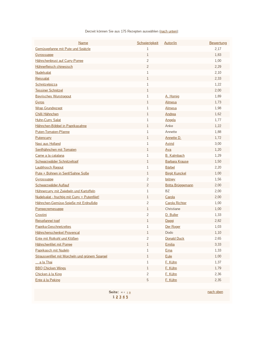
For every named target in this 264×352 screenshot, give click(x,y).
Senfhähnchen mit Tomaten (55, 150)
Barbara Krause (176, 161)
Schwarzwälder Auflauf (52, 185)
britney (170, 179)
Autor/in (170, 43)
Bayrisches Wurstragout (53, 96)
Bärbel (170, 167)
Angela (170, 120)
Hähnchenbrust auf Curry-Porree (59, 61)
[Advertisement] (132, 13)
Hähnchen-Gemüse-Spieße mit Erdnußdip (66, 203)
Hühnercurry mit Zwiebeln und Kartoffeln (65, 191)
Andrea (170, 114)
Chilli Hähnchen (47, 114)
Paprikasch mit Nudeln (52, 250)
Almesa (171, 102)
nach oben (215, 292)
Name (83, 43)
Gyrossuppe (44, 55)
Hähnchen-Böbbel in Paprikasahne (61, 126)
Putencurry (43, 138)
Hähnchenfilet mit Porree (53, 244)
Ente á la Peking (47, 280)
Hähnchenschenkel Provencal (57, 232)
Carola (170, 197)
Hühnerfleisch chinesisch (54, 67)
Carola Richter (175, 203)
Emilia (170, 244)
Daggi (169, 221)
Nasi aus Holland (48, 144)
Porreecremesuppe (49, 209)
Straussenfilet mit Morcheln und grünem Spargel (71, 256)
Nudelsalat (43, 72)
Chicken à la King (48, 274)
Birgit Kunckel (175, 173)
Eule (168, 256)
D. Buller (171, 215)
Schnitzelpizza (46, 84)
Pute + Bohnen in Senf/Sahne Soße (62, 173)
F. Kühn (171, 262)
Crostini (41, 215)
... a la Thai (43, 262)
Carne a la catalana (49, 155)
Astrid (169, 144)
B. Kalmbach (175, 155)
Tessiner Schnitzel (49, 90)
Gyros (39, 102)
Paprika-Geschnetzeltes (53, 227)
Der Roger (172, 227)
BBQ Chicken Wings (50, 268)
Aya (168, 150)
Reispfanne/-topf (47, 221)
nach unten (168, 31)
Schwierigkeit (147, 43)
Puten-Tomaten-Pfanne (52, 132)
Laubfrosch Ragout (49, 167)
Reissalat (42, 78)
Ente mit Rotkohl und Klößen (56, 238)
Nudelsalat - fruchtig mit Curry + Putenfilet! (67, 197)
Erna (168, 250)
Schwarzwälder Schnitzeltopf (56, 161)
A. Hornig (172, 96)
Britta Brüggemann (179, 185)
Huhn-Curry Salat (48, 120)
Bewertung (218, 43)
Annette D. (173, 138)
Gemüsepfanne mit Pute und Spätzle (62, 49)
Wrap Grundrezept (48, 108)
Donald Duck (174, 238)
